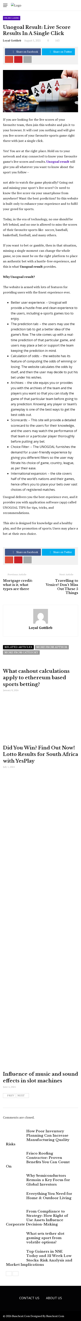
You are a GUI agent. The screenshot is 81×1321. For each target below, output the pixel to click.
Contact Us (29, 1298)
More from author (51, 647)
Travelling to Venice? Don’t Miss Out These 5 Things (62, 587)
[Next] (15, 1273)
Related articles (18, 647)
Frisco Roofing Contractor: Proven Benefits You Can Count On (38, 1159)
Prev (10, 1095)
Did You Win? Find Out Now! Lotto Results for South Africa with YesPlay (40, 754)
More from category (21, 652)
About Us (54, 1298)
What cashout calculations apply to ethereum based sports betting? (36, 677)
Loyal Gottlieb (12, 40)
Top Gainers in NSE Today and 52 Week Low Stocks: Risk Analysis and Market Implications (39, 1258)
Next (21, 1095)
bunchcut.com (55, 1316)
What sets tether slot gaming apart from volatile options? (45, 1238)
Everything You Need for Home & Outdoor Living (49, 1196)
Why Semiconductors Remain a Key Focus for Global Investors (48, 1180)
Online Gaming (11, 18)
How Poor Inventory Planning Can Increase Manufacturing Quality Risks (37, 1137)
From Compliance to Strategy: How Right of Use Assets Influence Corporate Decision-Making (37, 1217)
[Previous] (9, 1273)
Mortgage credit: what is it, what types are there (18, 585)
